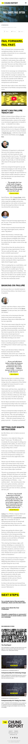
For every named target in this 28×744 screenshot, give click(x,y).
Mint (14, 199)
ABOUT (11, 731)
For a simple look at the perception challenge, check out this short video (13, 601)
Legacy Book (17, 197)
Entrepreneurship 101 (14, 670)
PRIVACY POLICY (13, 733)
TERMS (16, 731)
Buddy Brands (7, 133)
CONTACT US (13, 734)
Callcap (3, 514)
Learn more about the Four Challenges (10, 608)
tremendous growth (7, 516)
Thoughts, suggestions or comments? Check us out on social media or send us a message (13, 615)
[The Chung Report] (9, 3)
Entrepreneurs (4, 25)
